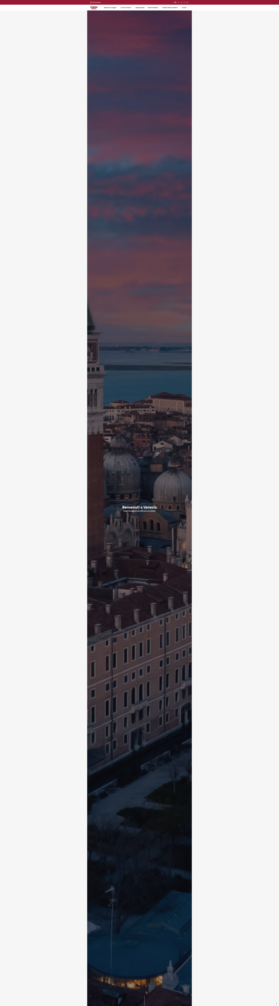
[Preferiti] (184, 2)
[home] (94, 7)
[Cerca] (178, 2)
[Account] (181, 2)
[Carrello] (187, 2)
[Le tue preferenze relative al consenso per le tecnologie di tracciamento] (276, 1003)
